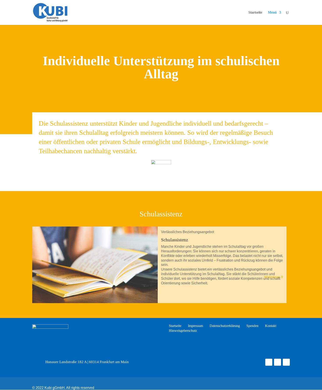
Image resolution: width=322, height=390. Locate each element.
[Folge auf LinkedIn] (286, 362)
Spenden (252, 326)
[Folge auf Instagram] (277, 362)
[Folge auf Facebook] (268, 362)
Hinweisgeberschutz (183, 330)
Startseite (255, 12)
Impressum (195, 326)
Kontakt (270, 326)
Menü (272, 12)
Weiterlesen (272, 277)
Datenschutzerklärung (225, 326)
